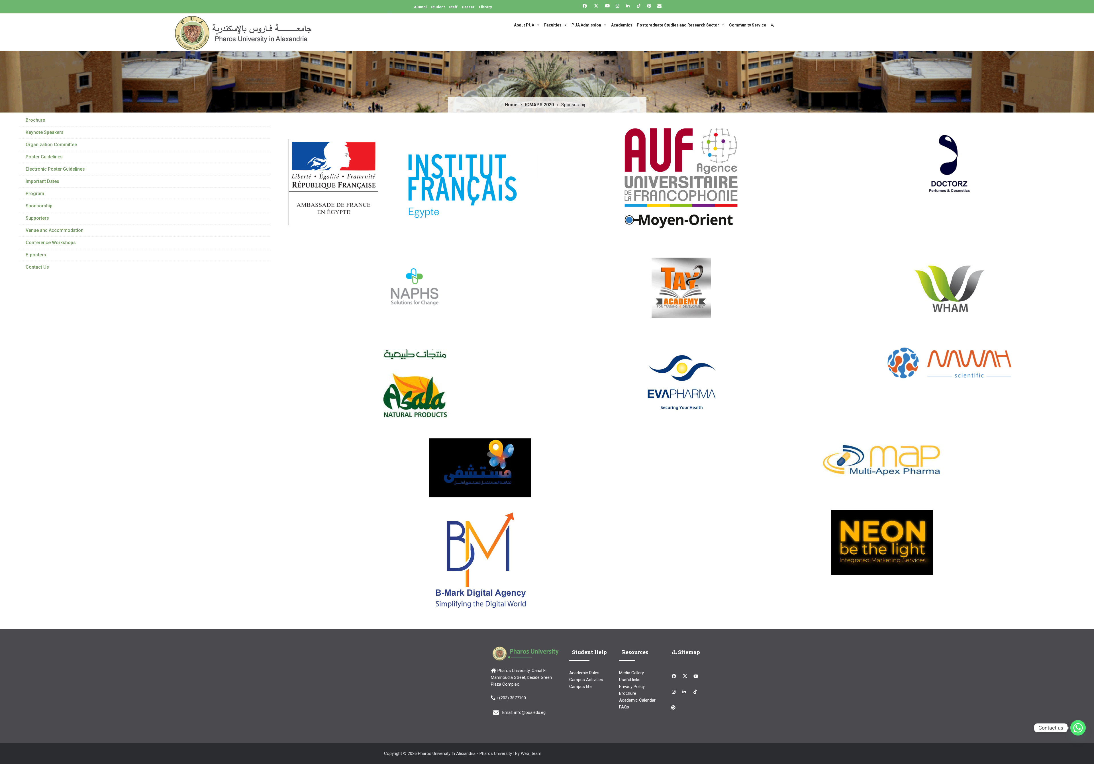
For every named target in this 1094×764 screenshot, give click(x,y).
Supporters (37, 218)
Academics (621, 25)
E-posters (36, 255)
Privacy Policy (632, 686)
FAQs (624, 707)
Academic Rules (584, 672)
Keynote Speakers (45, 132)
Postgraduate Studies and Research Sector (678, 25)
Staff (453, 7)
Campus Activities (586, 679)
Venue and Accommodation (54, 230)
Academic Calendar (637, 700)
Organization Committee (51, 144)
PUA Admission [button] (586, 25)
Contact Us (37, 267)
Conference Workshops (51, 242)
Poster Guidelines (44, 157)
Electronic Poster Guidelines (55, 169)
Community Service (747, 25)
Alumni (420, 7)
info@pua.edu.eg (530, 712)
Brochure (35, 120)
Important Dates (42, 181)
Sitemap (688, 652)
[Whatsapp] (1078, 728)
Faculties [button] (553, 25)
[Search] (773, 25)
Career (468, 7)
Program (35, 193)
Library (485, 7)
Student (438, 7)
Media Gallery (631, 672)
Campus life (580, 686)
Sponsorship (39, 206)
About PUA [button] (524, 25)
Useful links (629, 679)
